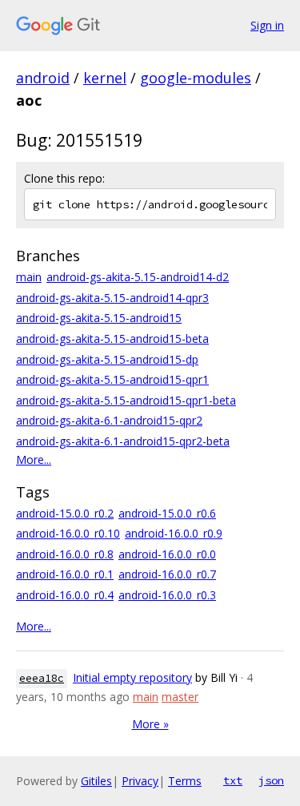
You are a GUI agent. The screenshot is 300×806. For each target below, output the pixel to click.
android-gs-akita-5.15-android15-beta (112, 338)
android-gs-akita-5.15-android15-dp (107, 359)
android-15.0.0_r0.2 (65, 513)
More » (150, 723)
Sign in (267, 25)
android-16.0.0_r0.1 (65, 574)
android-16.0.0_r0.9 (173, 533)
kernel (104, 77)
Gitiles (96, 780)
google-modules (195, 77)
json (271, 780)
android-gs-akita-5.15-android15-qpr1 (112, 379)
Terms (185, 780)
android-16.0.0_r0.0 (167, 554)
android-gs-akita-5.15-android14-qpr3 (112, 297)
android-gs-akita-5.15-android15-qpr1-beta (126, 400)
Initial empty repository (132, 677)
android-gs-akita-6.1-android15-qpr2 (109, 420)
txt (232, 780)
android (43, 77)
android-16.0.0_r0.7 (167, 574)
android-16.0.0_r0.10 (68, 533)
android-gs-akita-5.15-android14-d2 (137, 276)
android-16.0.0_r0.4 (65, 594)
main (29, 276)
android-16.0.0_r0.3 (167, 594)
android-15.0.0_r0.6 (167, 513)
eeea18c (41, 678)
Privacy (140, 780)
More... (33, 459)
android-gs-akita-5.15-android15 (99, 317)
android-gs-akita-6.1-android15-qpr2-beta (123, 441)
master (180, 696)
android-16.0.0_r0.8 (65, 554)
